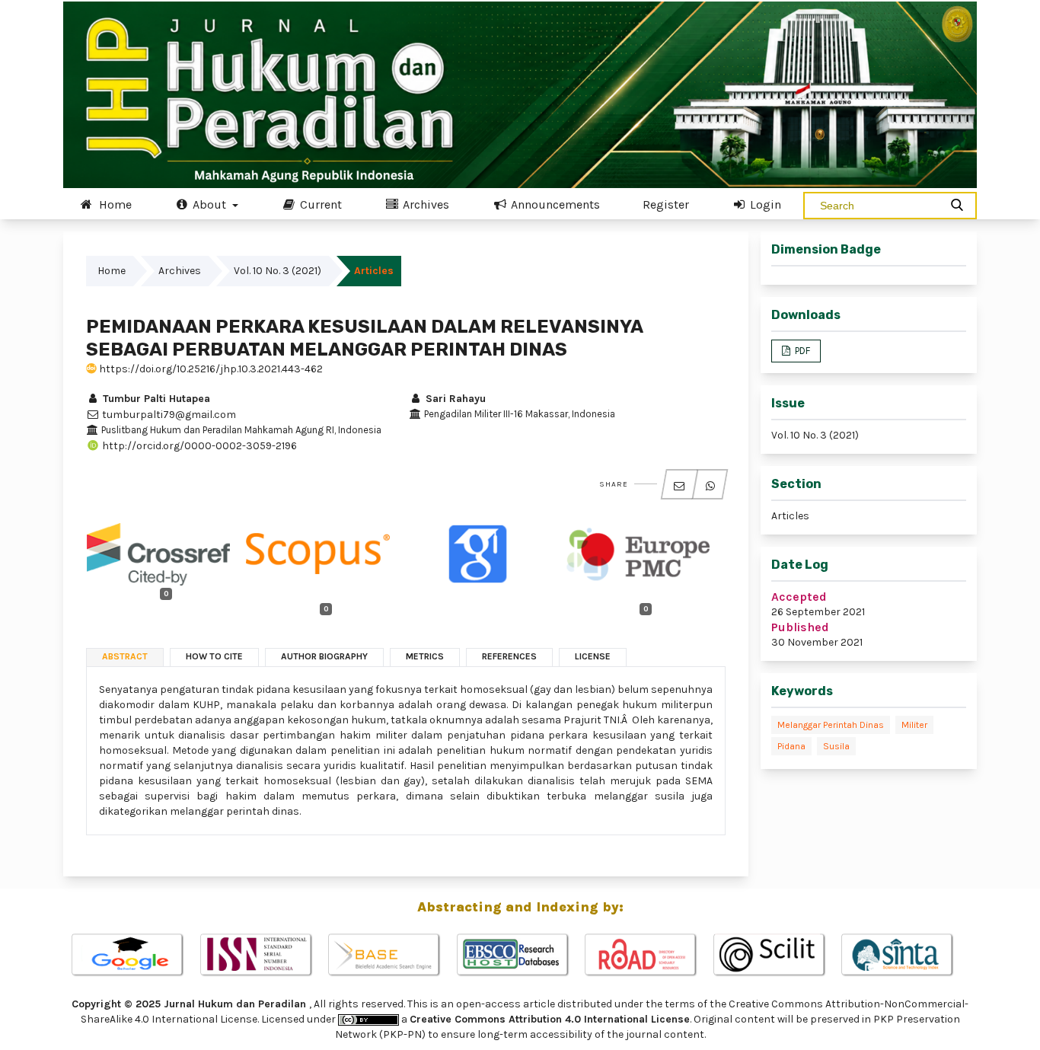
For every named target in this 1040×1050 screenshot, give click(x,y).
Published (800, 627)
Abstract (125, 656)
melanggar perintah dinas (830, 725)
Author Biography (324, 656)
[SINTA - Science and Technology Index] (905, 955)
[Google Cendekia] (135, 955)
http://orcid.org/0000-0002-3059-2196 (198, 445)
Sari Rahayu (454, 398)
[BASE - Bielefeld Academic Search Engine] (391, 955)
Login (764, 204)
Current (319, 204)
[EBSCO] (520, 955)
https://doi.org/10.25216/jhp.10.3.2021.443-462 (210, 368)
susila (836, 746)
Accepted (799, 596)
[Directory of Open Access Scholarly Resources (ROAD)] (648, 955)
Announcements (554, 204)
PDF (801, 350)
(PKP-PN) (402, 1034)
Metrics (425, 656)
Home (114, 204)
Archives (424, 204)
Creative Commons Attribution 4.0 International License (550, 1019)
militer (914, 725)
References (509, 656)
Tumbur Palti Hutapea (155, 398)
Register (666, 204)
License (593, 656)
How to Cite (214, 656)
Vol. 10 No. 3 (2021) (277, 270)
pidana (791, 746)
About (209, 204)
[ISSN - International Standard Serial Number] (263, 955)
